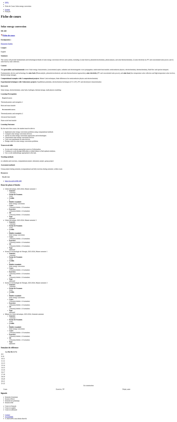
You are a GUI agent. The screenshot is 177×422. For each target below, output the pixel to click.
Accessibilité (9, 417)
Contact (7, 415)
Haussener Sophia (6, 44)
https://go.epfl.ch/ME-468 (13, 181)
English (7, 10)
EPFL (7, 2)
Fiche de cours (9, 35)
